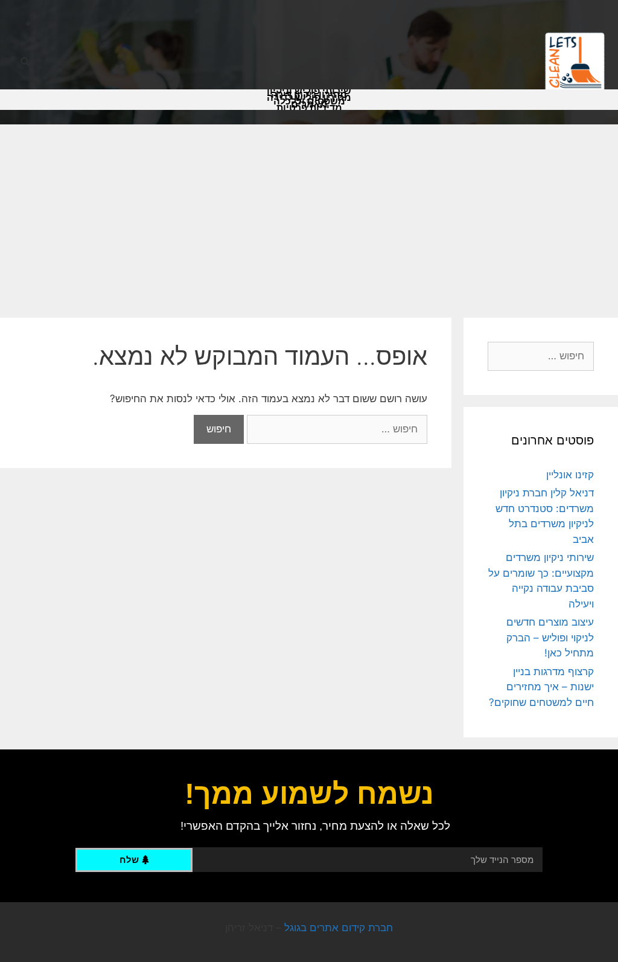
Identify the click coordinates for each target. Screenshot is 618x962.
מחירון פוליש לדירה (309, 98)
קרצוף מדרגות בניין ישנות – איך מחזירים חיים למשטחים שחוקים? (541, 686)
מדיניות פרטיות (309, 108)
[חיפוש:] (335, 429)
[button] (25, 62)
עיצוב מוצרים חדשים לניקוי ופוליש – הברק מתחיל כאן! (550, 637)
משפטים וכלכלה (309, 101)
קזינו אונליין (570, 475)
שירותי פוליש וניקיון (309, 91)
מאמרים (309, 104)
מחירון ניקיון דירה (309, 95)
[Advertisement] (309, 215)
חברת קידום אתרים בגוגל (338, 928)
